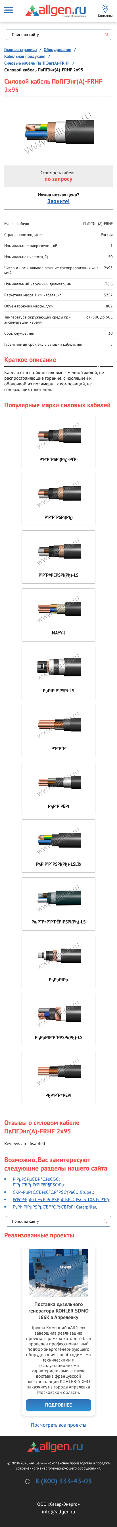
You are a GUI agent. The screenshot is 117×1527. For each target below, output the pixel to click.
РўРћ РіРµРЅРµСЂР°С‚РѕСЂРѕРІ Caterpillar (54, 1207)
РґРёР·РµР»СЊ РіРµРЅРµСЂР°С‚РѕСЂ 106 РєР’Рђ (61, 1199)
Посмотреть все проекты (58, 1425)
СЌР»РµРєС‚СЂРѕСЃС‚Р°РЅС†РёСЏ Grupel (53, 1192)
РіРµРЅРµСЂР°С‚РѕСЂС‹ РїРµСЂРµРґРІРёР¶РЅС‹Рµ (38, 1182)
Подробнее (58, 1405)
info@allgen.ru (58, 1511)
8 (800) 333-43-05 (63, 1481)
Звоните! (58, 201)
